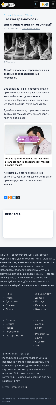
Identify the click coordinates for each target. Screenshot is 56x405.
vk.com (39, 320)
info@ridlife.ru (19, 386)
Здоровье (11, 301)
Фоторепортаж (15, 335)
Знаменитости (43, 293)
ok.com (39, 323)
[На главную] (7, 4)
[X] (18, 197)
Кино (9, 293)
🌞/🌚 (44, 4)
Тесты (9, 297)
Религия (11, 320)
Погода (39, 301)
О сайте (40, 341)
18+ (37, 345)
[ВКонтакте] (5, 197)
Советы (10, 305)
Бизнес (10, 323)
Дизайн (39, 297)
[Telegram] (14, 197)
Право (9, 327)
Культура (40, 305)
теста (31, 172)
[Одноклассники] (10, 197)
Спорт (9, 309)
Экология (40, 309)
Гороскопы (12, 331)
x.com (38, 327)
